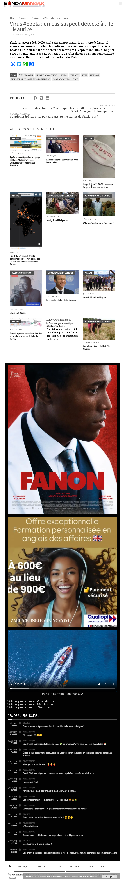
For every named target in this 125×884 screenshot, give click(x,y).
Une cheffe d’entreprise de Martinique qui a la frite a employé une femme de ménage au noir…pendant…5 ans (70, 853)
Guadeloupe (42, 866)
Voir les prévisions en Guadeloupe (31, 701)
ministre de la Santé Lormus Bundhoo (30, 79)
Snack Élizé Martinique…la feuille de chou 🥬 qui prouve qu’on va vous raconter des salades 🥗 (64, 744)
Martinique (29, 732)
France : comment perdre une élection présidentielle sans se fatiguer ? (53, 726)
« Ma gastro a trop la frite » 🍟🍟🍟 (39, 764)
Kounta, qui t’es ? (30, 782)
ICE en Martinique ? (31, 826)
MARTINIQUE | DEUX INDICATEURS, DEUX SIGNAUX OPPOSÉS (49, 791)
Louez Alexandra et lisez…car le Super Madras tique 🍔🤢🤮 (50, 799)
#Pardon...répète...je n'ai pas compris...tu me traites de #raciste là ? (54, 116)
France (26, 723)
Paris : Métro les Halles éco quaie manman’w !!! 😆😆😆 (48, 817)
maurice (94, 75)
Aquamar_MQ (73, 693)
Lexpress (74, 75)
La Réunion (74, 866)
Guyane (58, 866)
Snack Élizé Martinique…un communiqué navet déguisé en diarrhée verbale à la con (59, 773)
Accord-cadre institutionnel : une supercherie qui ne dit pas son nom (53, 835)
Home (14, 18)
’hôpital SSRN (26, 75)
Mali (84, 75)
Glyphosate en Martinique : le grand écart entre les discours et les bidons (55, 808)
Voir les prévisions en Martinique (30, 704)
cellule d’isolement (46, 75)
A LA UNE (15, 138)
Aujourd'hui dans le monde (52, 18)
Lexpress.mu (68, 42)
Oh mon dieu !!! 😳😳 (32, 735)
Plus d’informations (90, 876)
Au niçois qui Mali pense (57, 220)
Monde (26, 18)
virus (75, 79)
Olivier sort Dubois (18, 313)
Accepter (110, 876)
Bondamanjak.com (19, 874)
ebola (64, 75)
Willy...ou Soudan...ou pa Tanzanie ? (98, 223)
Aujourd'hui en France (58, 138)
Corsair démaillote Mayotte (94, 297)
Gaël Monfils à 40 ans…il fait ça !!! (37, 844)
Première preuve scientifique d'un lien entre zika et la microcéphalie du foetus (26, 336)
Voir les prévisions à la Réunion (29, 707)
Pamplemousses (61, 79)
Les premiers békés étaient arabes (61, 300)
